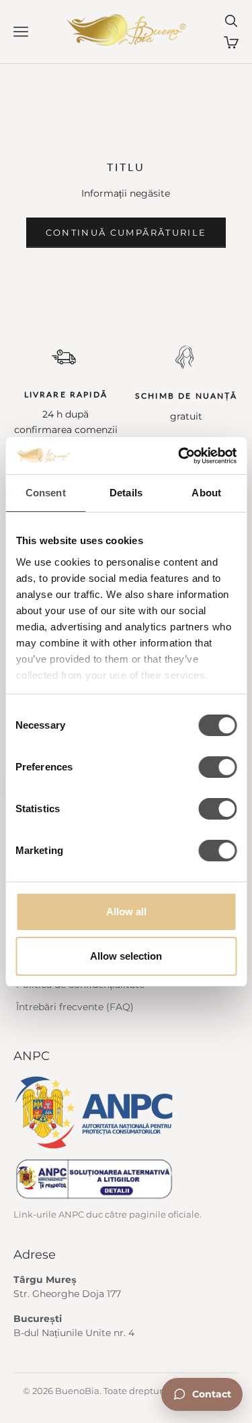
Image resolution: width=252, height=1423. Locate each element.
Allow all (126, 911)
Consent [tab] (46, 492)
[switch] (217, 767)
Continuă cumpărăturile (126, 232)
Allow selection (126, 956)
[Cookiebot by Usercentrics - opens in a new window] (179, 456)
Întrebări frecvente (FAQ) (75, 1007)
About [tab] (206, 492)
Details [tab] (126, 492)
